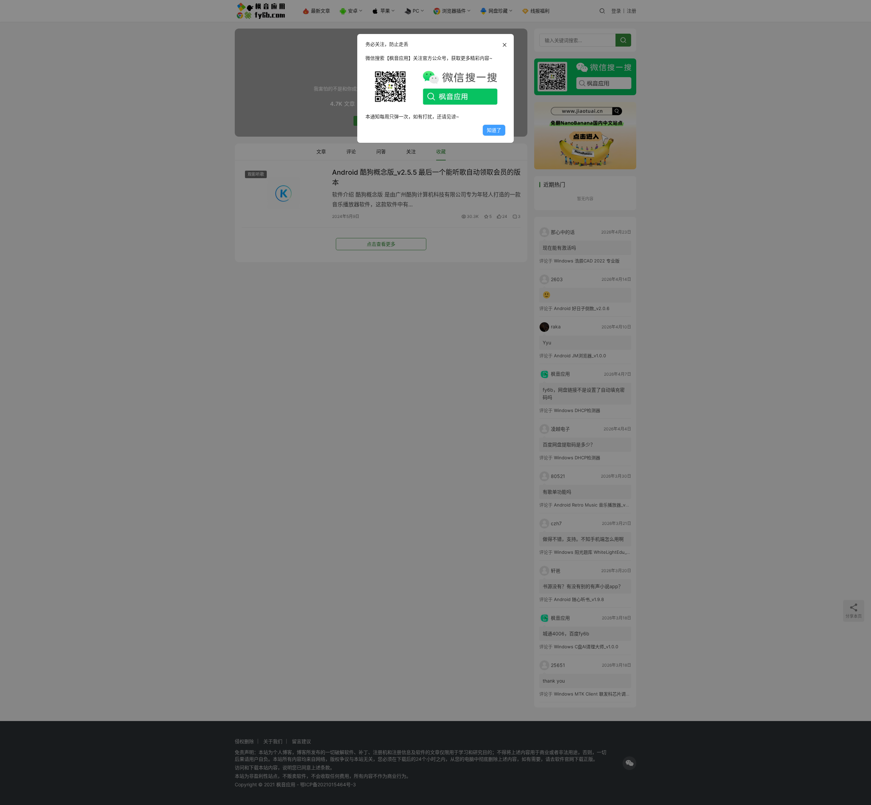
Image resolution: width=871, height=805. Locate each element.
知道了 (494, 130)
